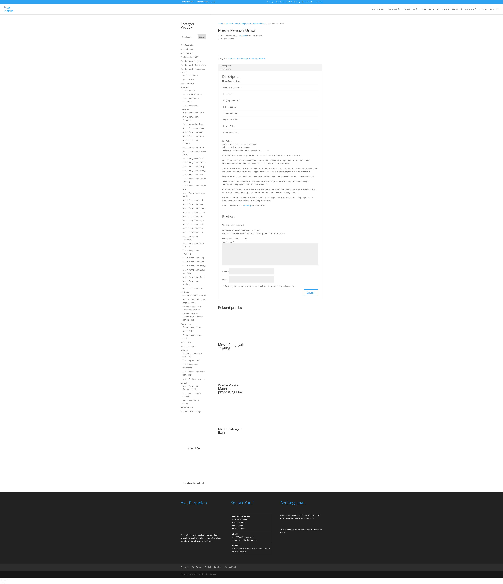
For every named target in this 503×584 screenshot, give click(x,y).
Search (202, 37)
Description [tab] (226, 66)
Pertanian (229, 23)
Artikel (289, 2)
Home (220, 23)
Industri (231, 58)
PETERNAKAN (409, 9)
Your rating (228, 238)
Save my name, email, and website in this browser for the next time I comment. (260, 286)
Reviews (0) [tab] (226, 69)
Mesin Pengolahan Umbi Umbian (249, 23)
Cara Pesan (280, 2)
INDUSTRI (469, 9)
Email (225, 279)
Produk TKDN (377, 9)
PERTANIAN (392, 9)
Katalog (297, 2)
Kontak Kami (307, 2)
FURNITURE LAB (487, 9)
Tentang (270, 2)
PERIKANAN (426, 9)
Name (225, 271)
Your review (228, 242)
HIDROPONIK (443, 9)
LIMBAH (455, 9)
